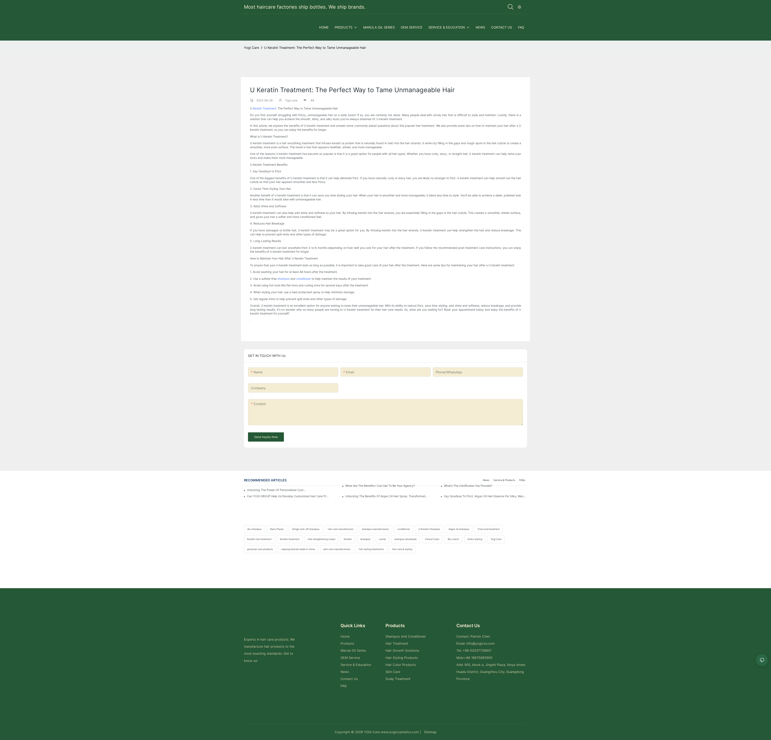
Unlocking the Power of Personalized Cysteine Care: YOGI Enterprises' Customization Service (277, 490)
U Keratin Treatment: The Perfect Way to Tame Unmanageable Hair (315, 48)
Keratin (348, 539)
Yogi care (251, 48)
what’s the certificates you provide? (468, 485)
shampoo (283, 278)
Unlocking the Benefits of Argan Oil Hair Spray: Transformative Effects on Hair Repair (386, 496)
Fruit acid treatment (489, 529)
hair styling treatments (371, 549)
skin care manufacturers (336, 549)
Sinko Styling (474, 539)
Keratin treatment (289, 539)
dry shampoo (254, 529)
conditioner (303, 278)
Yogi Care (496, 539)
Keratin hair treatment (259, 539)
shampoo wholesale (405, 539)
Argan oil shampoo (459, 529)
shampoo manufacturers (375, 529)
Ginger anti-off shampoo (305, 529)
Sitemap (430, 732)
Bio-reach (453, 539)
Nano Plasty (277, 529)
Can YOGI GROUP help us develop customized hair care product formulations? (288, 496)
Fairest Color (432, 539)
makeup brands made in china (298, 549)
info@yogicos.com (480, 643)
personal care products (260, 549)
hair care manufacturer (340, 529)
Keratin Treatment (264, 108)
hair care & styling (402, 549)
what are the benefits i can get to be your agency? (380, 485)
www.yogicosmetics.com (400, 732)
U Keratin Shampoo (429, 529)
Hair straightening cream (321, 539)
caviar (382, 539)
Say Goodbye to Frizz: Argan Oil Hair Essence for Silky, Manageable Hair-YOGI (485, 496)
